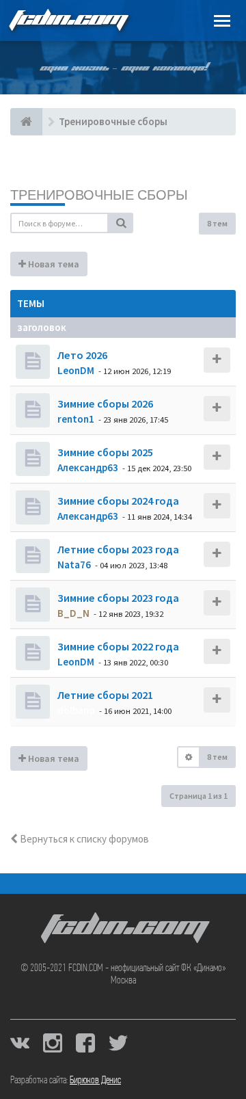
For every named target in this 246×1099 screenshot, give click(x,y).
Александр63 (87, 467)
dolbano (76, 710)
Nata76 (74, 564)
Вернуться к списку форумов (83, 838)
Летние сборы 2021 (104, 695)
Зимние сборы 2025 (104, 452)
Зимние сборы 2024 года (117, 500)
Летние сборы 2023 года (117, 549)
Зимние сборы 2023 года (117, 598)
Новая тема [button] (52, 264)
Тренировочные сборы (99, 194)
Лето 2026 (81, 355)
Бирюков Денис (95, 1080)
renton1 (75, 418)
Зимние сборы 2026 (104, 403)
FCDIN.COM (67, 20)
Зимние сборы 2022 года (117, 646)
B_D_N (73, 613)
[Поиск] (121, 223)
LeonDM (75, 370)
